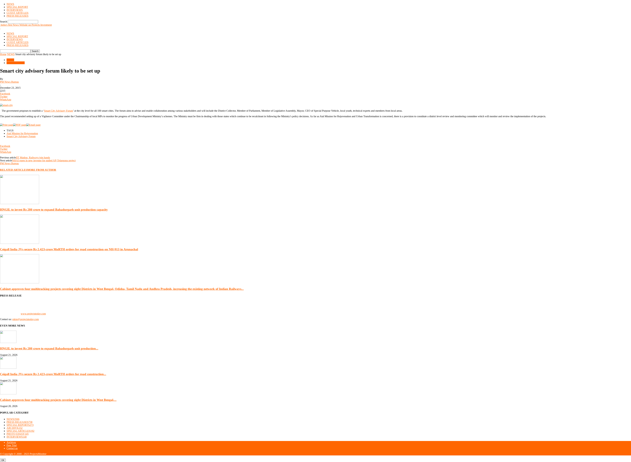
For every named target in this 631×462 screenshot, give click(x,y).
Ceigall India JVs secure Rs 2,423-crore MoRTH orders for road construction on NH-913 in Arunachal (69, 249)
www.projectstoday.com (33, 313)
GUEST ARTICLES (17, 12)
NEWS (10, 4)
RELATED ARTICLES (13, 169)
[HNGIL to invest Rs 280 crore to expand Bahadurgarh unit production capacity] (19, 203)
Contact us (12, 448)
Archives (11, 442)
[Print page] (6, 124)
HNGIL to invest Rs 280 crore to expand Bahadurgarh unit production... (49, 348)
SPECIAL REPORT (17, 7)
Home (3, 54)
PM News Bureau (9, 81)
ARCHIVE (15, 428)
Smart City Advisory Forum (58, 110)
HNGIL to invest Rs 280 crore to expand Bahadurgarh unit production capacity (54, 209)
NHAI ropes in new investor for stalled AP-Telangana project (44, 160)
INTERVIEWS (15, 10)
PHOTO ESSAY (16, 62)
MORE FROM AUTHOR (41, 169)
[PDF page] (19, 124)
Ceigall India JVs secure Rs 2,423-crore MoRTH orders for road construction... (53, 374)
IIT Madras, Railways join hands (33, 157)
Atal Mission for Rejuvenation (22, 133)
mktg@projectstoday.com (25, 319)
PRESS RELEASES (17, 15)
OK (2, 460)
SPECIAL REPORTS (20, 425)
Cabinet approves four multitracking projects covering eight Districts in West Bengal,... (58, 400)
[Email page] (33, 124)
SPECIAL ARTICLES (20, 430)
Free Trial (12, 445)
